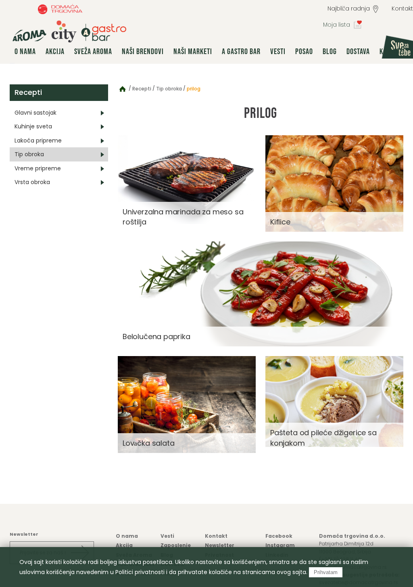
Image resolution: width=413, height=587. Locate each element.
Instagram (280, 545)
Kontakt (216, 535)
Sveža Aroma (93, 52)
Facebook (278, 535)
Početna (122, 88)
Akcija (55, 52)
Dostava (358, 52)
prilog (193, 88)
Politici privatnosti (140, 572)
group (69, 31)
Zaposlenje (176, 545)
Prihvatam (326, 572)
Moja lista (336, 25)
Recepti (28, 92)
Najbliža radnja (348, 8)
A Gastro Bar (241, 52)
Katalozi (392, 52)
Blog (330, 52)
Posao (304, 52)
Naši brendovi (143, 52)
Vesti (278, 52)
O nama (25, 52)
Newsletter (219, 545)
